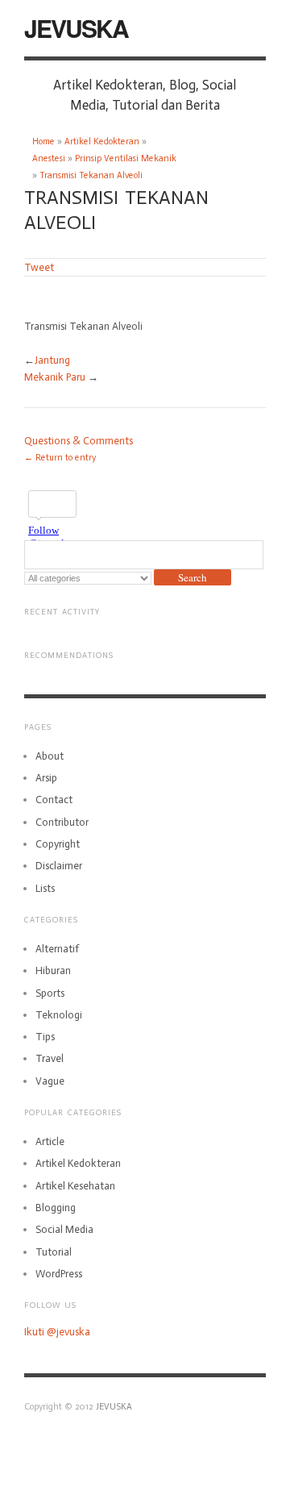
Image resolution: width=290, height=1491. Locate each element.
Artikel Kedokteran (101, 141)
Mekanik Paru (54, 377)
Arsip (46, 778)
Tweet (39, 267)
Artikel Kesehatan (75, 1186)
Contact (53, 799)
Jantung (52, 360)
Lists (45, 888)
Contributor (62, 822)
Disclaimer (58, 866)
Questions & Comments (78, 441)
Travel (49, 1058)
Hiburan (53, 970)
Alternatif (57, 949)
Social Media (64, 1229)
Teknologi (58, 1015)
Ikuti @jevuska (57, 1332)
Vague (49, 1081)
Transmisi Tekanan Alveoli (91, 175)
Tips (45, 1037)
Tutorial (53, 1252)
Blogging (55, 1208)
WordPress (58, 1274)
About (49, 756)
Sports (49, 993)
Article (49, 1141)
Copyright (57, 844)
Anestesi (48, 158)
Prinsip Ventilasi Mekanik (125, 158)
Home (43, 141)
